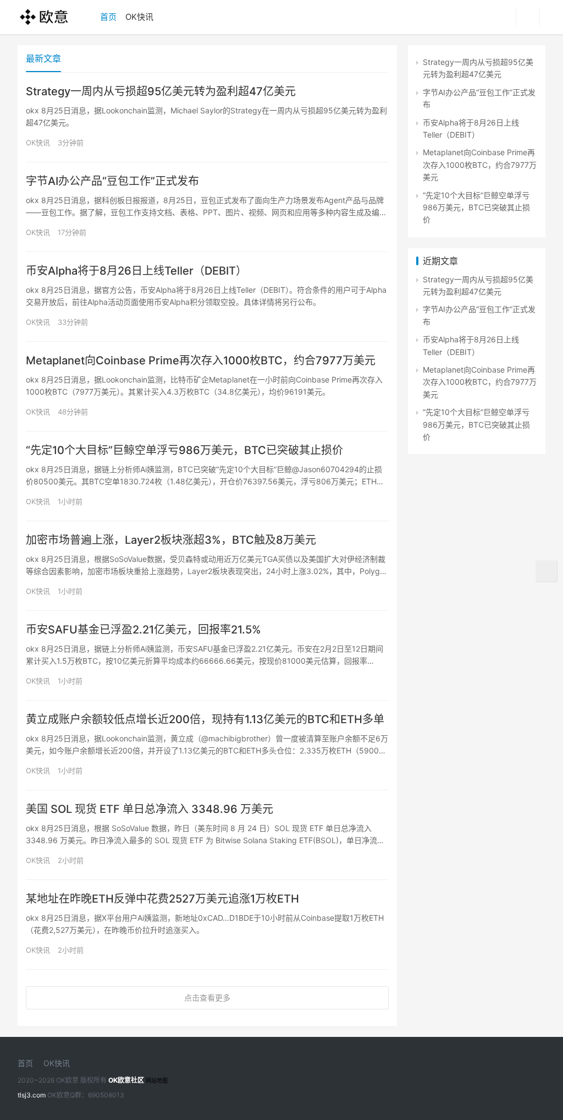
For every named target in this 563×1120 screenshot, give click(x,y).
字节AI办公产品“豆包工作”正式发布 (112, 181)
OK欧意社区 (126, 1080)
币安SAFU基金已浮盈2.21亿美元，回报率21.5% (143, 629)
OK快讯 (139, 17)
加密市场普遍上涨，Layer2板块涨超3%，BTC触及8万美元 (171, 540)
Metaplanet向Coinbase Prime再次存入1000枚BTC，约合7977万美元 (201, 360)
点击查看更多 (207, 997)
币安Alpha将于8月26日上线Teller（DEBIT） (136, 270)
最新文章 (43, 58)
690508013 (106, 1095)
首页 (108, 17)
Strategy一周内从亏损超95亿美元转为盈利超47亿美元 (161, 91)
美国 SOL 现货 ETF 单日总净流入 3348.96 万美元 (149, 809)
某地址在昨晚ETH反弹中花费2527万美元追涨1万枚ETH (162, 898)
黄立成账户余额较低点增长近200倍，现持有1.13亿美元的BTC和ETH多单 (205, 719)
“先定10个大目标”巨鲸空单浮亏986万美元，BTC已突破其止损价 (184, 450)
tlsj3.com (32, 1095)
